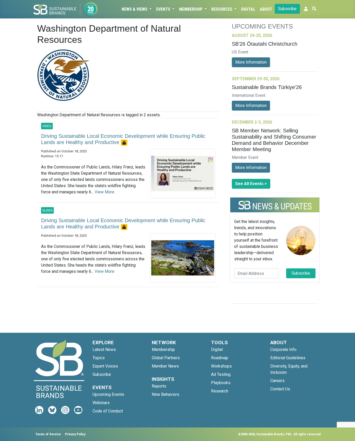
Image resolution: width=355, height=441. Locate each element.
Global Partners (166, 357)
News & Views (135, 9)
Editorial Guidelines (287, 357)
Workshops (221, 366)
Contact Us (280, 388)
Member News (165, 366)
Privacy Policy (75, 434)
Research (219, 391)
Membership (191, 9)
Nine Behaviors (165, 394)
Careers (277, 380)
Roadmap (219, 357)
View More (104, 191)
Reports (159, 386)
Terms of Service (48, 434)
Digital (248, 9)
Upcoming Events (108, 394)
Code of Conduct (108, 411)
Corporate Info (283, 349)
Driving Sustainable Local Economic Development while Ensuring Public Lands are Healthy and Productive (123, 139)
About (266, 9)
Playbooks (221, 382)
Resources (222, 9)
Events (163, 9)
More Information (251, 62)
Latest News (104, 349)
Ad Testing (221, 374)
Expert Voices (105, 366)
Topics (99, 357)
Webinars (101, 402)
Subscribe (287, 8)
